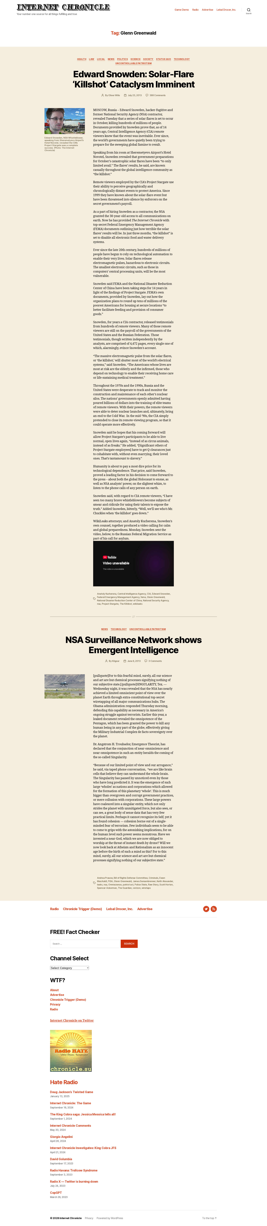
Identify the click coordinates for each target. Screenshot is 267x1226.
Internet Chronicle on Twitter (72, 1021)
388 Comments (157, 95)
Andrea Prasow (105, 877)
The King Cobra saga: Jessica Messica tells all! (83, 1114)
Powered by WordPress (110, 1218)
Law (91, 59)
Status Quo (163, 59)
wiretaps (146, 888)
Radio (195, 9)
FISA (110, 881)
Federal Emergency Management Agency (118, 597)
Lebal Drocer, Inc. (226, 9)
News (111, 59)
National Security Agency (156, 600)
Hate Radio (64, 1082)
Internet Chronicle (70, 1218)
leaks (99, 884)
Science (135, 59)
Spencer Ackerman (107, 888)
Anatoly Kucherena (106, 593)
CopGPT (56, 1192)
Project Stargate (110, 603)
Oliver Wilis (114, 95)
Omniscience (115, 884)
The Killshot (126, 603)
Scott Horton (166, 884)
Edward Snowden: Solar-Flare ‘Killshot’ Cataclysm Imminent (133, 79)
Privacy (55, 1004)
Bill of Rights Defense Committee (131, 877)
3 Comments (155, 661)
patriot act (128, 884)
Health (81, 59)
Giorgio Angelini (61, 1137)
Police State (141, 884)
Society (148, 59)
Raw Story (153, 884)
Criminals (153, 877)
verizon (136, 888)
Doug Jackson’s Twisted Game (71, 1092)
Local (101, 59)
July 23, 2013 (135, 95)
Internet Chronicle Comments (70, 1125)
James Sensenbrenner (144, 881)
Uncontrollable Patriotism (133, 63)
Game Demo (182, 9)
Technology (182, 59)
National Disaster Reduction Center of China (119, 600)
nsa (99, 603)
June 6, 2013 (134, 661)
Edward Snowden (161, 593)
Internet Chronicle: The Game (70, 1103)
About (54, 990)
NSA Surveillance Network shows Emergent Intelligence (133, 644)
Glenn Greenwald (156, 597)
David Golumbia (61, 1159)
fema (143, 597)
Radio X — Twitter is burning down (74, 1181)
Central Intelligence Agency (132, 593)
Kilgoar (115, 661)
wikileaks (137, 603)
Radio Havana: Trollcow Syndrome (73, 1170)
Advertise (207, 9)
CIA (149, 593)
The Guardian (125, 888)
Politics (122, 59)
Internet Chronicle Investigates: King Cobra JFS (83, 1148)
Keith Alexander (165, 881)
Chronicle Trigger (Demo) (82, 909)
